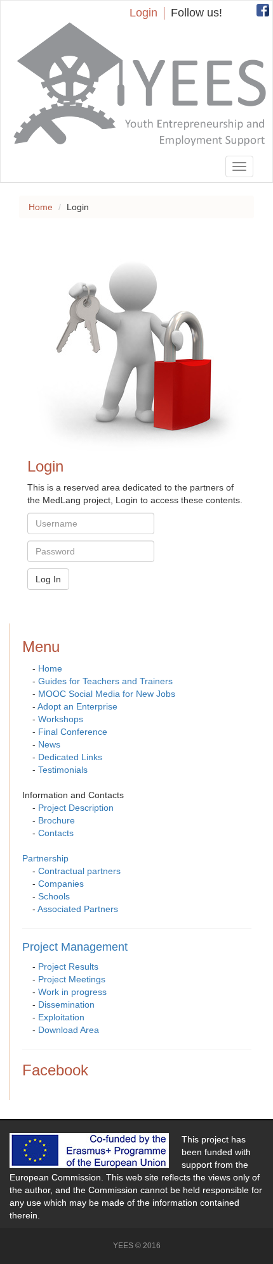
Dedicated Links (70, 757)
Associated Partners (77, 909)
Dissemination (66, 1004)
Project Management (75, 947)
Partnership (45, 858)
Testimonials (63, 770)
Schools (54, 896)
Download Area (68, 1030)
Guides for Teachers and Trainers (105, 681)
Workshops (60, 719)
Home (41, 207)
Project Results (68, 966)
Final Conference (72, 732)
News (49, 744)
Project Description (76, 808)
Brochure (56, 820)
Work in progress (72, 992)
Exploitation (61, 1017)
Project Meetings (71, 979)
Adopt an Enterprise (77, 706)
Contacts (56, 833)
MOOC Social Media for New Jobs (106, 694)
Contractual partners (79, 871)
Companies (61, 884)
